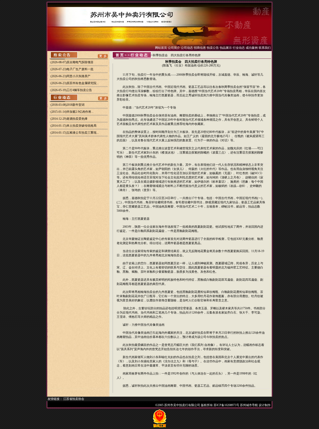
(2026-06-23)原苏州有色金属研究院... (75, 83)
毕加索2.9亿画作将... (80, 111)
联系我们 (265, 48)
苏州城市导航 (249, 405)
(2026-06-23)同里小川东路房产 (70, 76)
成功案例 (252, 48)
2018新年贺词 (75, 105)
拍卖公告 (213, 48)
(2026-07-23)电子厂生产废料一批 (72, 69)
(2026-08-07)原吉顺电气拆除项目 (72, 62)
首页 (120, 55)
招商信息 (200, 48)
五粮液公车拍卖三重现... (83, 132)
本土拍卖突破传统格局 (81, 125)
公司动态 (187, 48)
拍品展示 (226, 48)
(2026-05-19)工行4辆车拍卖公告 (71, 90)
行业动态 (239, 48)
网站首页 (161, 48)
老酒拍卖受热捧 (77, 118)
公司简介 (174, 48)
